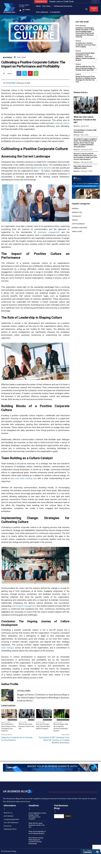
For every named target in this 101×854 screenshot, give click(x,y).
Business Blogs (60, 694)
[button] (86, 9)
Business (7, 57)
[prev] (93, 1)
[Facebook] (19, 73)
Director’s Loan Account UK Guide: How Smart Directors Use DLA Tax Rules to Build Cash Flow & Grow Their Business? (85, 156)
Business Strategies (63, 720)
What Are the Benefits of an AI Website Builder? (37, 832)
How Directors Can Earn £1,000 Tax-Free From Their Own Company (86, 45)
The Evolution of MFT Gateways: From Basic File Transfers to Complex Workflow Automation (53, 740)
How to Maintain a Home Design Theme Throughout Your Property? (8, 727)
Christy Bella (10, 83)
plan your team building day (23, 478)
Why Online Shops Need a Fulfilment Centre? (83, 167)
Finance (78, 40)
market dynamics (44, 168)
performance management (24, 606)
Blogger (20, 694)
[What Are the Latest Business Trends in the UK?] (86, 105)
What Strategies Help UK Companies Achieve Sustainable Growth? (60, 727)
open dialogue (7, 647)
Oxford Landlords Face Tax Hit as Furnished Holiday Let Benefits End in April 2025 (85, 68)
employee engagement (48, 232)
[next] (97, 1)
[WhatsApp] (36, 73)
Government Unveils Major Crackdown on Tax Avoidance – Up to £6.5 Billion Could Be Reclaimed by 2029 (85, 56)
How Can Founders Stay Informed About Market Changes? (43, 726)
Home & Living (12, 720)
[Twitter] (24, 73)
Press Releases (81, 25)
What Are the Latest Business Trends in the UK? (26, 726)
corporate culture (62, 123)
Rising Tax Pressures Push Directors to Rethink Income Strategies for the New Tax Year (86, 79)
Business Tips (47, 720)
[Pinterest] (30, 73)
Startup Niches (25, 700)
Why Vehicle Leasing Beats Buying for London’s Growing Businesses (36, 840)
